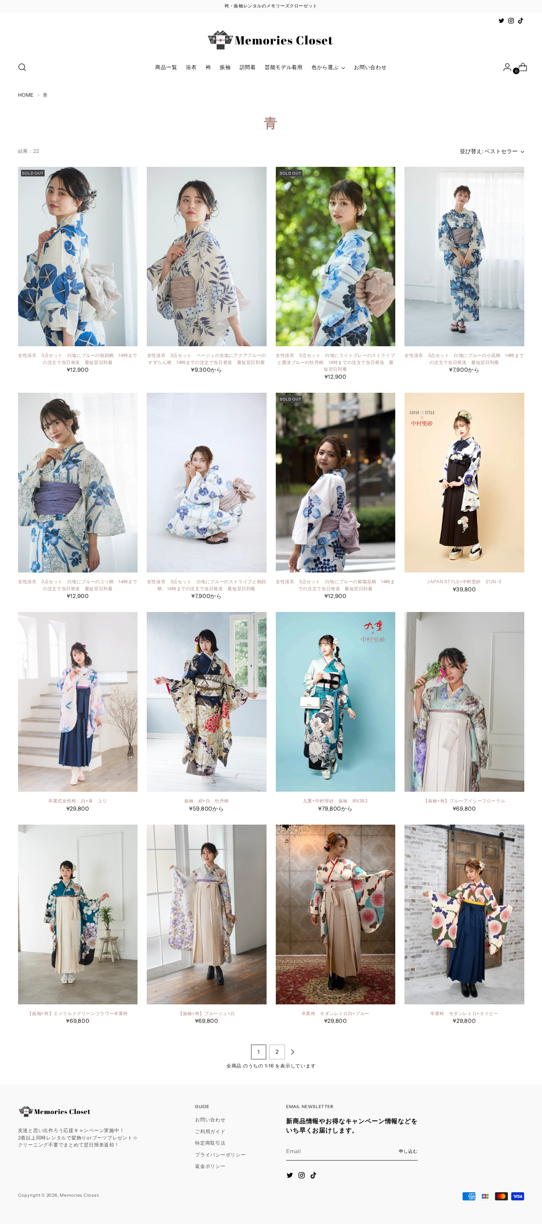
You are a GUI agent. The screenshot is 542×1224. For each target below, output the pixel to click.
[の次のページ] (292, 1052)
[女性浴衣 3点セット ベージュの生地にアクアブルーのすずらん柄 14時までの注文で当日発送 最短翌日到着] (207, 257)
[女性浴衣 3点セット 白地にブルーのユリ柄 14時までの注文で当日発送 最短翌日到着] (78, 483)
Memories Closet (79, 1195)
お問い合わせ (210, 1119)
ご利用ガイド (210, 1131)
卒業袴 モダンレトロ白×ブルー (335, 1013)
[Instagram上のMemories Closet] (511, 20)
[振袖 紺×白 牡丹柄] (207, 702)
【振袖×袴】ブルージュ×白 (206, 1013)
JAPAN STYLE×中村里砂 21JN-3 (464, 581)
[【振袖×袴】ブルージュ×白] (207, 914)
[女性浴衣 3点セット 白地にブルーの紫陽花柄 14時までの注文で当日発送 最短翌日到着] (336, 483)
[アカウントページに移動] (504, 67)
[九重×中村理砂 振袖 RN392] (336, 702)
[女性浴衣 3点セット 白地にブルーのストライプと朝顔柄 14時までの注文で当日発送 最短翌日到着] (207, 483)
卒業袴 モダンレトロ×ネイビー (464, 1013)
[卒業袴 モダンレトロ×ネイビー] (464, 914)
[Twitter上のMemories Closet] (501, 20)
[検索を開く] (22, 67)
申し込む (408, 1151)
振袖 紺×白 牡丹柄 (206, 801)
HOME (26, 95)
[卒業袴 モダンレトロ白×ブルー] (336, 914)
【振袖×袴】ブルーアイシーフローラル (464, 801)
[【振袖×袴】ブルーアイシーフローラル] (464, 702)
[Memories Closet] (271, 40)
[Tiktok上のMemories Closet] (520, 20)
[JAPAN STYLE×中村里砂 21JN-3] (464, 483)
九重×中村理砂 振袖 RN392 (335, 801)
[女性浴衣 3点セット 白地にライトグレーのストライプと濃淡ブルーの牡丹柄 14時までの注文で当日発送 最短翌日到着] (336, 257)
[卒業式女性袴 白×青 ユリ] (78, 702)
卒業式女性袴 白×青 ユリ (77, 801)
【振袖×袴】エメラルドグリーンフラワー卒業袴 (77, 1013)
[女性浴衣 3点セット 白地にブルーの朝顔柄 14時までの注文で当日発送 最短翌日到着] (78, 257)
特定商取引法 (210, 1143)
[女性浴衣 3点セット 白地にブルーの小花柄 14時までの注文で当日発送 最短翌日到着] (464, 257)
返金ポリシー (210, 1166)
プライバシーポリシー (220, 1155)
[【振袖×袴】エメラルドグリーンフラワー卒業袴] (78, 914)
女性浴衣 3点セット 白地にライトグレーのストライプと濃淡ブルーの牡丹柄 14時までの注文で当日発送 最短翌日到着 (335, 362)
